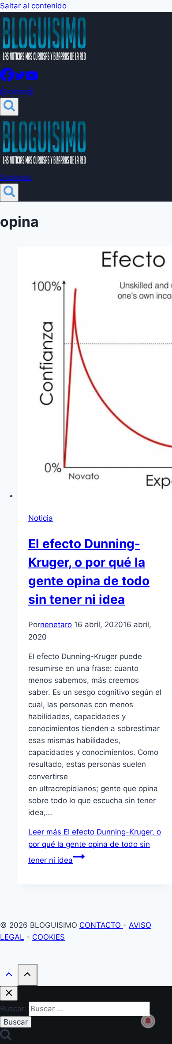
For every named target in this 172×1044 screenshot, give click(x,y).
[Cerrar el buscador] (9, 993)
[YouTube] (32, 79)
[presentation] (95, 374)
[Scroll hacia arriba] (9, 976)
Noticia (40, 518)
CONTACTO (101, 925)
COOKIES (48, 937)
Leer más (94, 845)
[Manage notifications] (148, 1021)
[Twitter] (20, 79)
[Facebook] (7, 79)
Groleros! (16, 91)
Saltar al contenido (33, 5)
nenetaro (56, 624)
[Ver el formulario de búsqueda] (9, 107)
